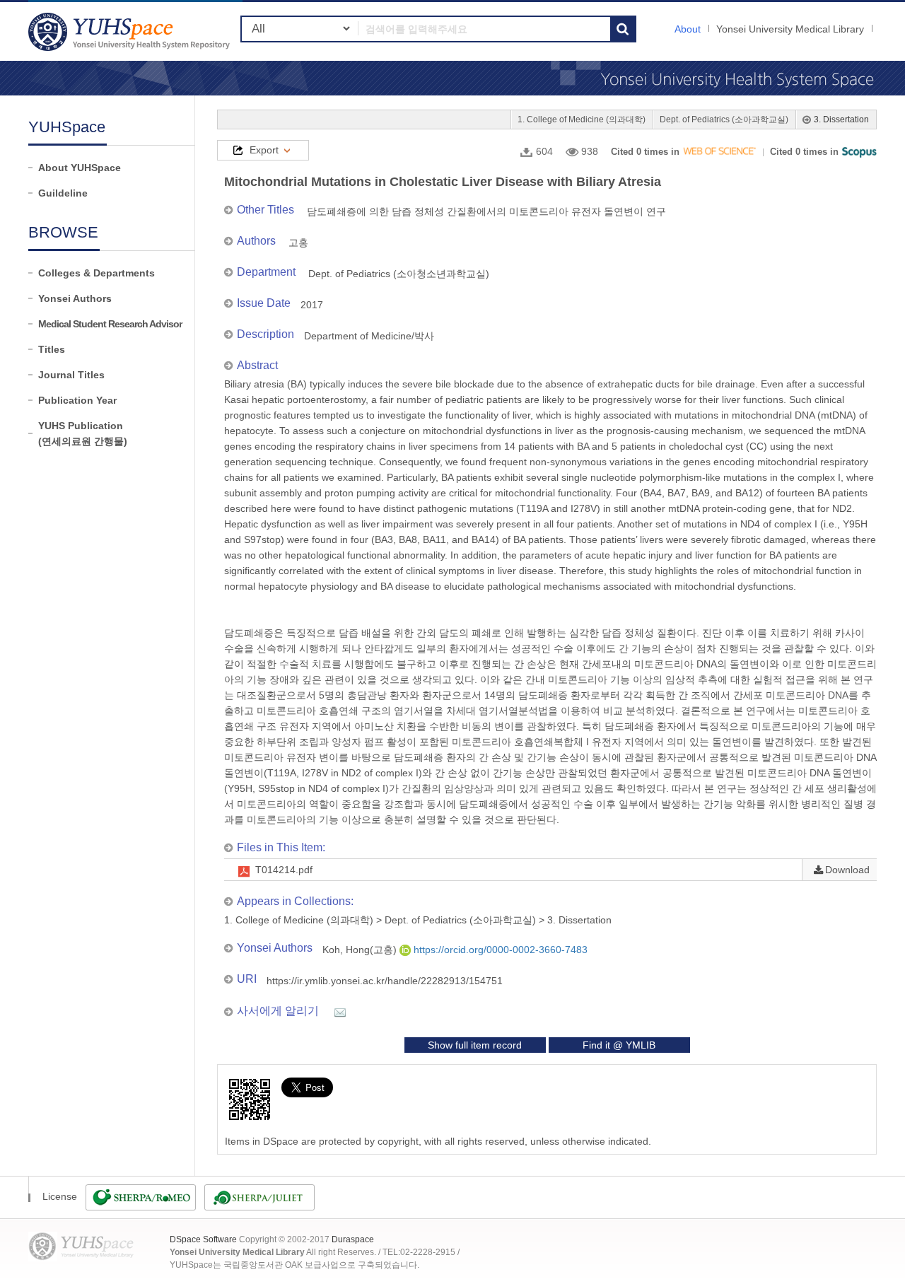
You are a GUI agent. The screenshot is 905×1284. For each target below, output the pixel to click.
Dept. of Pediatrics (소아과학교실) (724, 119)
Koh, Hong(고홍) (360, 949)
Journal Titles (71, 374)
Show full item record (475, 1045)
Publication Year (77, 400)
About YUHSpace (79, 167)
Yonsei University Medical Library (790, 29)
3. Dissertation (841, 119)
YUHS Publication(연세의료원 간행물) (82, 433)
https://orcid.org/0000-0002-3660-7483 (499, 949)
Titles (51, 349)
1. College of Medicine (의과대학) (582, 119)
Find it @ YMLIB (619, 1045)
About (688, 29)
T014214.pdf (284, 869)
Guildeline (63, 193)
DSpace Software (203, 1239)
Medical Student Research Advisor (110, 323)
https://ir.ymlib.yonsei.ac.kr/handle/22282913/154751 (385, 980)
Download (847, 869)
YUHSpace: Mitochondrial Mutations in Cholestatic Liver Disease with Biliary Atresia (130, 31)
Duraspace (353, 1239)
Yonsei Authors (75, 298)
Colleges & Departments (96, 273)
